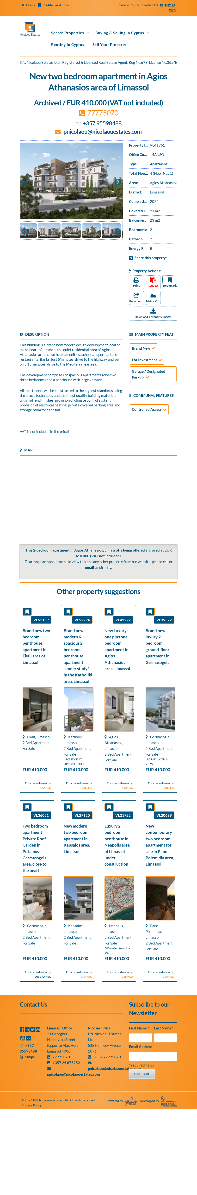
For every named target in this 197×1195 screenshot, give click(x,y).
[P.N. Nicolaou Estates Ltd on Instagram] (38, 1029)
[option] (71, 181)
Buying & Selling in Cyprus (119, 33)
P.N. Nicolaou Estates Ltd (50, 1100)
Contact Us (150, 5)
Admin (64, 5)
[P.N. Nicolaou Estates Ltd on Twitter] (32, 1029)
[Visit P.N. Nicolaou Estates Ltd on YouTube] (173, 10)
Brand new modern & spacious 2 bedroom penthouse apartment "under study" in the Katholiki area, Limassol (78, 656)
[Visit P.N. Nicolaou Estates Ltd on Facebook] (166, 5)
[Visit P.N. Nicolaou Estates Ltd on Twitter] (173, 5)
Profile (48, 5)
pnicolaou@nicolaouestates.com (102, 131)
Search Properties (67, 33)
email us (91, 567)
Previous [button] (24, 182)
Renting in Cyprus (67, 44)
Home (30, 5)
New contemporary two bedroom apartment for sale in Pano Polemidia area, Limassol (160, 845)
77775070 (61, 1057)
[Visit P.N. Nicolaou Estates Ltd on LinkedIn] (169, 5)
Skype (30, 1057)
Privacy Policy (128, 5)
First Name (139, 1028)
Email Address (142, 1046)
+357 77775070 (107, 1057)
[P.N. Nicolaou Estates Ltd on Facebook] (22, 1029)
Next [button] (118, 182)
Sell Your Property (109, 44)
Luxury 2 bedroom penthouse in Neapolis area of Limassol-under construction (117, 845)
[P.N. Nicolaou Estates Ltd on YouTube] (22, 1038)
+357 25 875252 (66, 1062)
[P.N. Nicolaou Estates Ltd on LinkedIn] (27, 1029)
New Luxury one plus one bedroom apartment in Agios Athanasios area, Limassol (117, 649)
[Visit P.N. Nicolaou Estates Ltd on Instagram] (170, 10)
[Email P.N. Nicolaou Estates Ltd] (28, 1038)
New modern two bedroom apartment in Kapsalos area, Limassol (77, 839)
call (165, 561)
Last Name (163, 1028)
